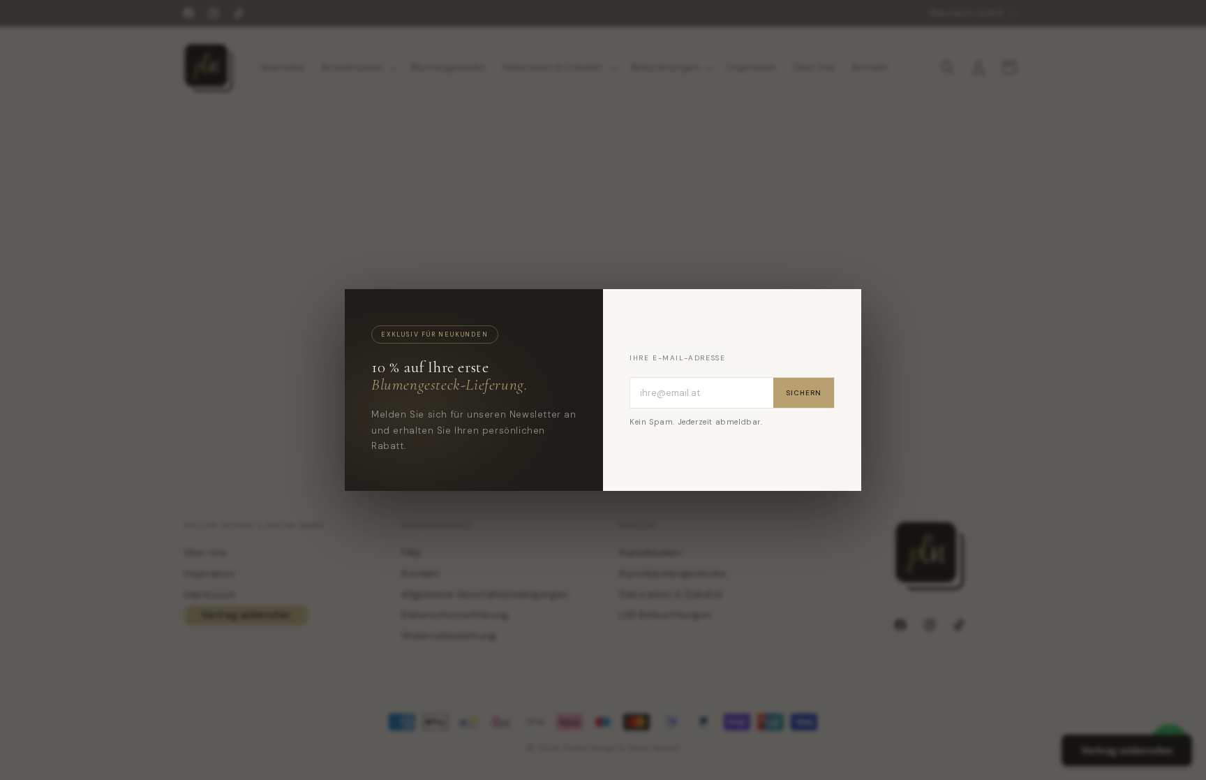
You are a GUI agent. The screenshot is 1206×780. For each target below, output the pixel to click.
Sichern (803, 392)
